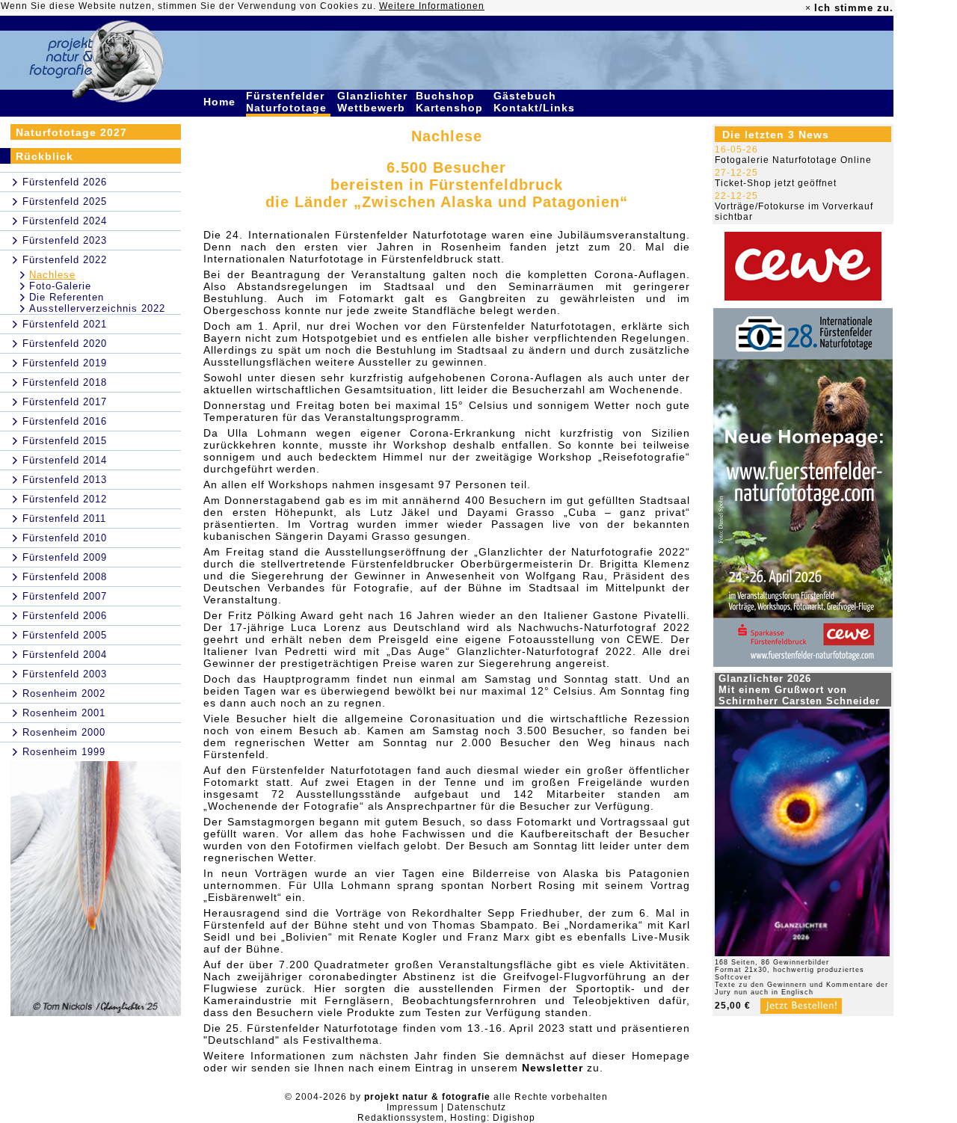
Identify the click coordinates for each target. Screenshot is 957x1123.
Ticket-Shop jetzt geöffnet (776, 183)
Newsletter (552, 1068)
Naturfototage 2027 (71, 132)
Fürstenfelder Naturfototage (288, 102)
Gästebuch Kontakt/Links (536, 102)
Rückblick (44, 156)
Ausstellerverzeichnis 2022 (97, 308)
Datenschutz (476, 1107)
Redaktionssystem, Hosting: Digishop (446, 1118)
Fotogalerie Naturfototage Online (793, 160)
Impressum (412, 1107)
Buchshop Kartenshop (451, 102)
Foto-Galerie (60, 286)
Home (221, 102)
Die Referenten (66, 297)
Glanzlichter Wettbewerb (373, 102)
